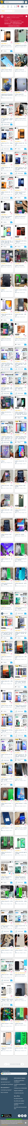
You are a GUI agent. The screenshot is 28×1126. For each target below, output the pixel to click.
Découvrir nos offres (14, 25)
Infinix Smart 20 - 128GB (6, 192)
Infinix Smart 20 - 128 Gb (6, 168)
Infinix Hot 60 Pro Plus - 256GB (21, 608)
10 (19, 1064)
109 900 (18, 630)
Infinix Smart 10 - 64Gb (7, 559)
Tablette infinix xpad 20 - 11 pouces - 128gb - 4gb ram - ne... (7, 437)
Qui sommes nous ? (5, 1082)
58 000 (18, 386)
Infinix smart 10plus (6, 69)
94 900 (4, 312)
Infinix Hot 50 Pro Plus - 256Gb (20, 559)
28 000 (18, 581)
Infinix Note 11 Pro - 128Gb (7, 804)
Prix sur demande (20, 973)
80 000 (4, 410)
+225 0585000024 (14, 22)
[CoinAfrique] (2, 2)
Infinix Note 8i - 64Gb (21, 584)
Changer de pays (6, 1071)
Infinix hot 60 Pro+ (20, 216)
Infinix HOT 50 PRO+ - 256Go (6, 1048)
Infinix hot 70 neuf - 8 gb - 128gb (20, 192)
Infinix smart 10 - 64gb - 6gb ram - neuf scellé (20, 364)
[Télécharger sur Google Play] (6, 1115)
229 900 (18, 410)
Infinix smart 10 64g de (20, 290)
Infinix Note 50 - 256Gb (7, 510)
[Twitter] (22, 1115)
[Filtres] (26, 6)
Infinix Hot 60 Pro (6, 607)
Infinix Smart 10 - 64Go (21, 730)
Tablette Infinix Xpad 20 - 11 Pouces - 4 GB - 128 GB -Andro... (20, 438)
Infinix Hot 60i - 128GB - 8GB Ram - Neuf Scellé (6, 388)
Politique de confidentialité (20, 1088)
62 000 (18, 68)
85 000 (4, 973)
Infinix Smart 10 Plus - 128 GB (7, 730)
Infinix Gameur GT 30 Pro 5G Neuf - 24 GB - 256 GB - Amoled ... (21, 414)
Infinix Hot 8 (18, 778)
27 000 (18, 459)
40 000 (4, 459)
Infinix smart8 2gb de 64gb (21, 853)
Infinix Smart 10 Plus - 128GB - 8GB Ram (21, 706)
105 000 (4, 92)
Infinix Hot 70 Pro (6, 45)
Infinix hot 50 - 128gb (6, 975)
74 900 (4, 166)
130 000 (4, 1046)
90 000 (4, 435)
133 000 (4, 117)
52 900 (18, 752)
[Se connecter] (26, 2)
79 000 (18, 214)
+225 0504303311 (17, 23)
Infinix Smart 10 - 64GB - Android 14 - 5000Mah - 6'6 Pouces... (21, 756)
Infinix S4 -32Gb (19, 534)
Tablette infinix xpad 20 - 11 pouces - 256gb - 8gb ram (7, 364)
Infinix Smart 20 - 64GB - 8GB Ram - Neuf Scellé (21, 168)
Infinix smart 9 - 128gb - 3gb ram (20, 388)
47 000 (18, 361)
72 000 (4, 508)
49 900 (4, 704)
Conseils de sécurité (19, 1093)
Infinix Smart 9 (19, 999)
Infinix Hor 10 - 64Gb (21, 827)
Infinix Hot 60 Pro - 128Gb (7, 413)
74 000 (4, 190)
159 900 (4, 875)
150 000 (4, 850)
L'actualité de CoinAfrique (7, 1084)
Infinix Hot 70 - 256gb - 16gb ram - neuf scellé (7, 119)
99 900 (4, 630)
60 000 (18, 288)
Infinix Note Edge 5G (21, 338)
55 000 (4, 557)
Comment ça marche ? (6, 1090)
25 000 (18, 532)
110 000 (4, 361)
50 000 (18, 728)
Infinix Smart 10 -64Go (6, 755)
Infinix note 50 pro (6, 265)
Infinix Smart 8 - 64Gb (7, 951)
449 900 (18, 239)
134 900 (4, 214)
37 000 (4, 948)
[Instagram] (25, 1115)
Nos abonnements (18, 1098)
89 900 (18, 190)
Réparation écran (20, 974)
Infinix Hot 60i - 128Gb (20, 315)
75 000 (4, 337)
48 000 (18, 1046)
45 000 (18, 850)
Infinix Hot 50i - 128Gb (7, 486)
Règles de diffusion (18, 1090)
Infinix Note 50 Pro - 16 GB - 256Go (6, 877)
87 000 (18, 312)
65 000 (18, 166)
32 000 (18, 117)
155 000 (18, 875)
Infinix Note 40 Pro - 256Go (21, 510)
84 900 (4, 655)
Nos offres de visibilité (19, 1101)
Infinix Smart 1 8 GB (6, 705)
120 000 (4, 68)
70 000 (4, 263)
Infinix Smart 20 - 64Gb (21, 144)
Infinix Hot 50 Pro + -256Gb (7, 853)
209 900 (4, 43)
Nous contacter (4, 1092)
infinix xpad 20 (19, 94)
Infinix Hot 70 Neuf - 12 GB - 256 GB (7, 217)
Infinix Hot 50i (19, 1023)
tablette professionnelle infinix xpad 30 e (7, 95)
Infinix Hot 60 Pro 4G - (6, 657)
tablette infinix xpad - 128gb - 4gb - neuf (7, 1000)
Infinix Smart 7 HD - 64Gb (20, 486)
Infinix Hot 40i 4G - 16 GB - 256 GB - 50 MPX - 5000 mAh (7, 242)
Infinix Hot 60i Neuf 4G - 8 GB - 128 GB (20, 682)
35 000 (18, 43)
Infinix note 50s (19, 265)
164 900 (18, 337)
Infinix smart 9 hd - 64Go (21, 926)
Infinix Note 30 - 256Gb (21, 657)
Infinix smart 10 (19, 69)
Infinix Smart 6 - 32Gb (7, 828)
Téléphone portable (21, 45)
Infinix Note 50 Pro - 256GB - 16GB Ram (20, 877)
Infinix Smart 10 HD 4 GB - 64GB (7, 779)
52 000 (4, 483)
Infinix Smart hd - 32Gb (21, 461)
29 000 (18, 826)
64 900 (18, 141)
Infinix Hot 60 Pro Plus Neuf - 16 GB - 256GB (21, 633)
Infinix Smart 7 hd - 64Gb (6, 535)
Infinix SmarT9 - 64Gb (7, 902)
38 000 (4, 1022)
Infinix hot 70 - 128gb (6, 144)
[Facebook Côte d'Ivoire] (19, 1115)
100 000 (18, 92)
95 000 (4, 606)
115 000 (18, 606)
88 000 (4, 141)
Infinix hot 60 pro (6, 338)
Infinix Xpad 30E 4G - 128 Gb (6, 315)
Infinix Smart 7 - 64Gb (21, 804)
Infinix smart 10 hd (20, 118)
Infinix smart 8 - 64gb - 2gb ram (7, 926)
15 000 (18, 483)
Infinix (3, 289)
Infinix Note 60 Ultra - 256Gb (21, 241)
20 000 (18, 777)
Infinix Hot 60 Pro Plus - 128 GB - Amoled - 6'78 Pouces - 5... (7, 633)
